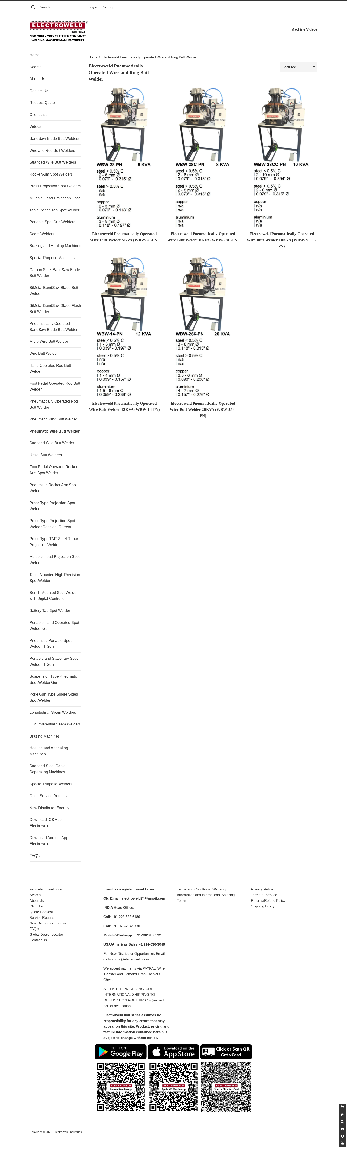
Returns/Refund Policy (268, 900)
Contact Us (39, 91)
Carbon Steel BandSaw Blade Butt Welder (55, 273)
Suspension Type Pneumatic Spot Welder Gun (54, 679)
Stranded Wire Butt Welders (53, 162)
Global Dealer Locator (46, 934)
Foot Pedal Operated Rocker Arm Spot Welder (53, 470)
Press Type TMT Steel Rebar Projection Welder (54, 542)
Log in (93, 7)
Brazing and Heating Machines (55, 246)
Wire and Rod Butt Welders (52, 150)
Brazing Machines (45, 736)
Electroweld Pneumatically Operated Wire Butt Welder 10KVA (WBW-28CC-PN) (282, 239)
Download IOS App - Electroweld (47, 823)
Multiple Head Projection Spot (55, 198)
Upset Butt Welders (46, 455)
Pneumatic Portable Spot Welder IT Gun (50, 644)
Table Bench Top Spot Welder (54, 210)
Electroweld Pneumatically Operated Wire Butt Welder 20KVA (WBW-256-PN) (203, 409)
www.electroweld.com (46, 889)
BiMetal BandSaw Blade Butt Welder (54, 291)
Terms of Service (264, 895)
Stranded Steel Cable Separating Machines (48, 769)
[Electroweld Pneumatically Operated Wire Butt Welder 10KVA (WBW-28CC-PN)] (281, 157)
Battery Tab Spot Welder (50, 611)
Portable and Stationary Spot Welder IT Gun (54, 661)
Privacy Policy (262, 889)
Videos (35, 126)
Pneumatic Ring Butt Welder (53, 419)
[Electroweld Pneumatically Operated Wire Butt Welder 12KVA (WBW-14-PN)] (124, 327)
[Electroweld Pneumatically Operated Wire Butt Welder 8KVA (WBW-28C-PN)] (203, 157)
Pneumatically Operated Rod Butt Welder (54, 404)
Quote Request (41, 912)
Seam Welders (42, 234)
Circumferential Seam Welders (55, 724)
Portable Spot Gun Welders (52, 222)
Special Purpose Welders (51, 784)
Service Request (42, 917)
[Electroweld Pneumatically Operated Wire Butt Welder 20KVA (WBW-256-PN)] (203, 327)
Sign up (108, 7)
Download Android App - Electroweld (50, 841)
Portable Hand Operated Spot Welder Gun (54, 626)
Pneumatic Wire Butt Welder (55, 431)
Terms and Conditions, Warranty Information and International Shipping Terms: (206, 894)
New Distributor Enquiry (49, 808)
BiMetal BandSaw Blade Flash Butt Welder (55, 309)
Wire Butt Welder (44, 353)
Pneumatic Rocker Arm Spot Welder (53, 488)
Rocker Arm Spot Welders (51, 174)
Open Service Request (49, 796)
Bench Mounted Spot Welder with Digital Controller (54, 596)
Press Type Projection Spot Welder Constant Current (52, 524)
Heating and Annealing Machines (49, 751)
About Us (37, 79)
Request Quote (42, 103)
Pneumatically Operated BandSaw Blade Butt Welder (53, 326)
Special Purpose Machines (52, 258)
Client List (38, 115)
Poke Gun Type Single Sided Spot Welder (54, 697)
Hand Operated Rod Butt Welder (50, 368)
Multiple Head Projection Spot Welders (55, 560)
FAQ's (35, 856)
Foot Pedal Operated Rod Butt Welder (55, 386)
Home (35, 55)
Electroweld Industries (68, 1132)
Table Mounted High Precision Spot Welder (55, 578)
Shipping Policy (263, 906)
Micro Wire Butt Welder (49, 341)
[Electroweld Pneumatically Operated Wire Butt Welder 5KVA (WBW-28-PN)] (124, 157)
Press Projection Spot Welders (55, 186)
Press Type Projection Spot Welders (52, 506)
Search (36, 67)
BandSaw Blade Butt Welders (54, 138)
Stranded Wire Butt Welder (52, 443)
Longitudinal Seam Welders (53, 712)
